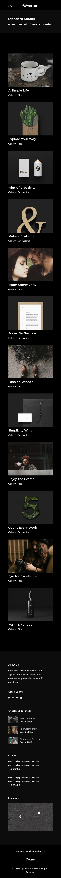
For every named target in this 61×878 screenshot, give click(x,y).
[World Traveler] (13, 719)
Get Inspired (23, 192)
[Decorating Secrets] (13, 740)
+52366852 (14, 768)
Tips (19, 95)
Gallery (12, 95)
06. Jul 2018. (26, 721)
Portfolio (23, 24)
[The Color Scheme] (13, 730)
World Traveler (27, 718)
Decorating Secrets (30, 739)
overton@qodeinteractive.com (23, 761)
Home (11, 24)
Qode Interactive (29, 868)
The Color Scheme (29, 728)
